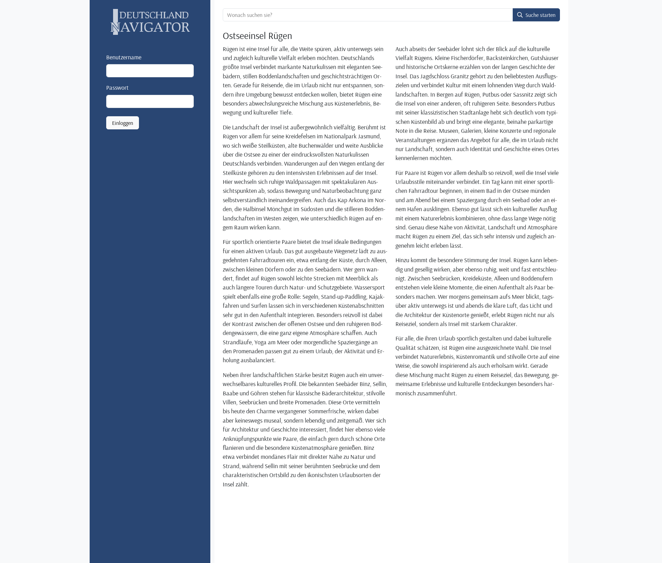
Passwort (117, 87)
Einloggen (122, 122)
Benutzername (123, 57)
